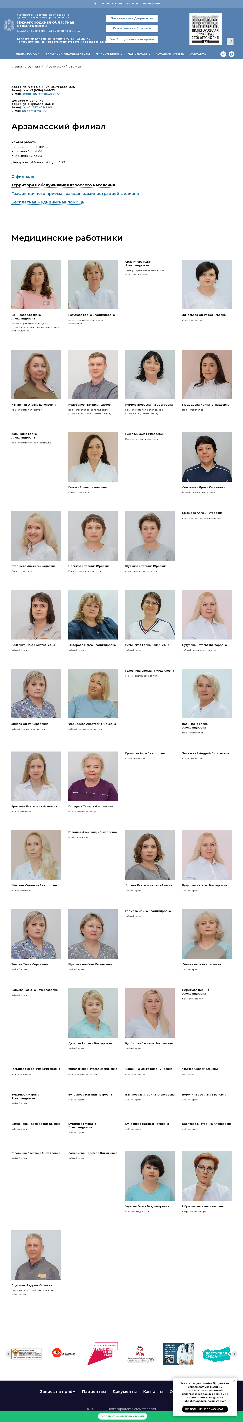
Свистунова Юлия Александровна (138, 263)
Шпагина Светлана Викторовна (34, 885)
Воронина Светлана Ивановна (204, 1094)
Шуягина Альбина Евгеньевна (90, 964)
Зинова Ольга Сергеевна (29, 724)
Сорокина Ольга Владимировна (148, 1069)
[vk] (223, 54)
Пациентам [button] (138, 54)
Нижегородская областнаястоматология (45, 24)
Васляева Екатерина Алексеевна (150, 1094)
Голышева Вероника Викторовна (35, 1069)
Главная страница (25, 66)
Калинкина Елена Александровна (24, 435)
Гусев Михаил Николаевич (144, 434)
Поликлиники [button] (108, 54)
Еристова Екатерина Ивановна (34, 806)
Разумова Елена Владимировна (91, 315)
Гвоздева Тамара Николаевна (90, 806)
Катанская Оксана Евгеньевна (33, 404)
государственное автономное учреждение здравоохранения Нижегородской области (43, 16)
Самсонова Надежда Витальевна (35, 1124)
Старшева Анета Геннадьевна (33, 566)
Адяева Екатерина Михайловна (148, 885)
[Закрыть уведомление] (234, 1381)
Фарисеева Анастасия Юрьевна (92, 724)
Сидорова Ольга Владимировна (92, 645)
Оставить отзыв (170, 54)
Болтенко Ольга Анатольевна (33, 645)
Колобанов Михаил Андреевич (91, 404)
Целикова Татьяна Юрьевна (89, 566)
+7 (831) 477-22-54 (40, 107)
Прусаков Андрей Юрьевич (31, 1285)
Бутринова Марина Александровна (25, 1096)
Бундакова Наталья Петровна (90, 1094)
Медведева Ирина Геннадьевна (205, 404)
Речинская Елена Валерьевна (147, 645)
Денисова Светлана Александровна (26, 316)
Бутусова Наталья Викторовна (204, 645)
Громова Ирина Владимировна (148, 911)
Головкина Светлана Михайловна (149, 670)
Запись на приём (58, 1391)
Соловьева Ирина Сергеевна (203, 487)
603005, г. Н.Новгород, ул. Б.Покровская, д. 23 (48, 31)
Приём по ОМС (28, 54)
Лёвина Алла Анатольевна (201, 964)
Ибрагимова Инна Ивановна (203, 1206)
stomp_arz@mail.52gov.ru (41, 93)
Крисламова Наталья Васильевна (92, 1069)
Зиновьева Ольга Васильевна (204, 315)
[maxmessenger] (231, 54)
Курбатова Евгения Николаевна (149, 1043)
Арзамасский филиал (63, 66)
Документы (124, 1391)
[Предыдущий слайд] (8, 1354)
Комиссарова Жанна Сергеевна (149, 404)
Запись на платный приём (67, 54)
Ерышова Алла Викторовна (202, 513)
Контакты (198, 54)
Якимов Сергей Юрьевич (200, 1069)
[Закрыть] (237, 1416)
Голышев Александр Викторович (93, 832)
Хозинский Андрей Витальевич (205, 753)
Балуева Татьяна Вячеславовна (34, 990)
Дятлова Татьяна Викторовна (90, 1043)
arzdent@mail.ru (34, 111)
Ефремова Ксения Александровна (195, 991)
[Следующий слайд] (234, 1354)
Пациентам (94, 1391)
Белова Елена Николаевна (87, 487)
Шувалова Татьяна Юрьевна (145, 566)
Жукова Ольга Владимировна (147, 1206)
